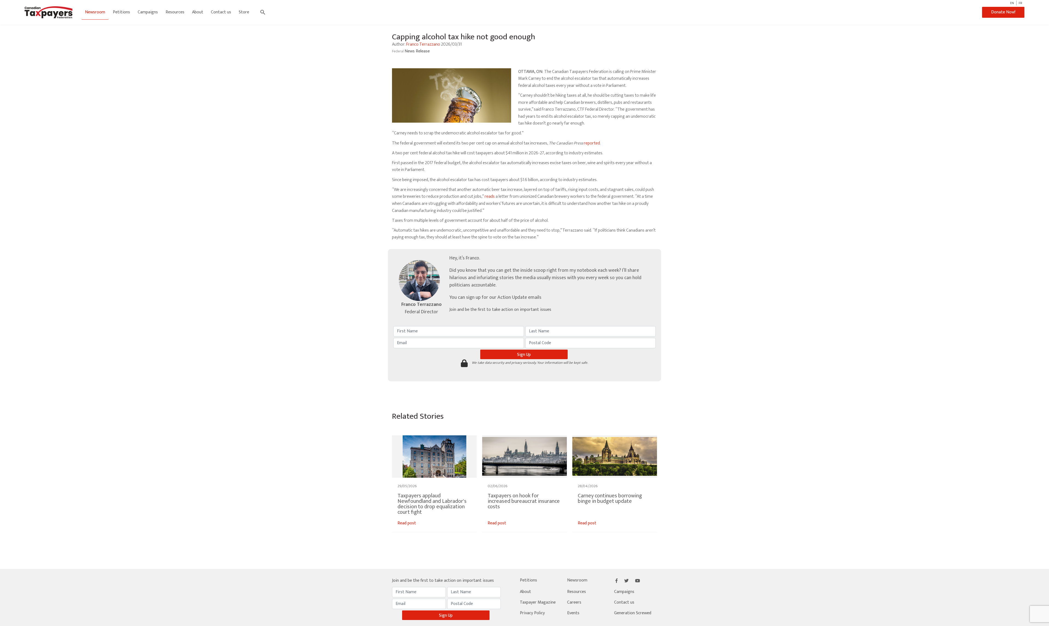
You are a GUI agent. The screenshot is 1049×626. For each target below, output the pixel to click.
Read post (406, 523)
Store (244, 12)
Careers (574, 602)
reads (490, 196)
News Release (417, 51)
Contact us (221, 12)
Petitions (121, 12)
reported (592, 143)
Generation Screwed (632, 613)
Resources (175, 12)
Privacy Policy (532, 613)
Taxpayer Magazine (538, 602)
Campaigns (148, 12)
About (197, 12)
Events (573, 613)
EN (1012, 3)
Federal (398, 51)
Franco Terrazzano (423, 44)
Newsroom (95, 12)
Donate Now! (1003, 12)
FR (1020, 3)
